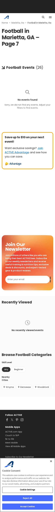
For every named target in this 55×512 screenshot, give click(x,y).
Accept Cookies (27, 506)
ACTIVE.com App (13, 431)
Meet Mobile (11, 442)
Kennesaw (25, 387)
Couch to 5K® (12, 435)
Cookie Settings (27, 489)
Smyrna (10, 387)
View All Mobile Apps (15, 446)
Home (5, 22)
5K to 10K (9, 439)
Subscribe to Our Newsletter (19, 456)
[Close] (51, 461)
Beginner (18, 369)
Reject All (27, 498)
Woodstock (43, 387)
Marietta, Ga (17, 22)
